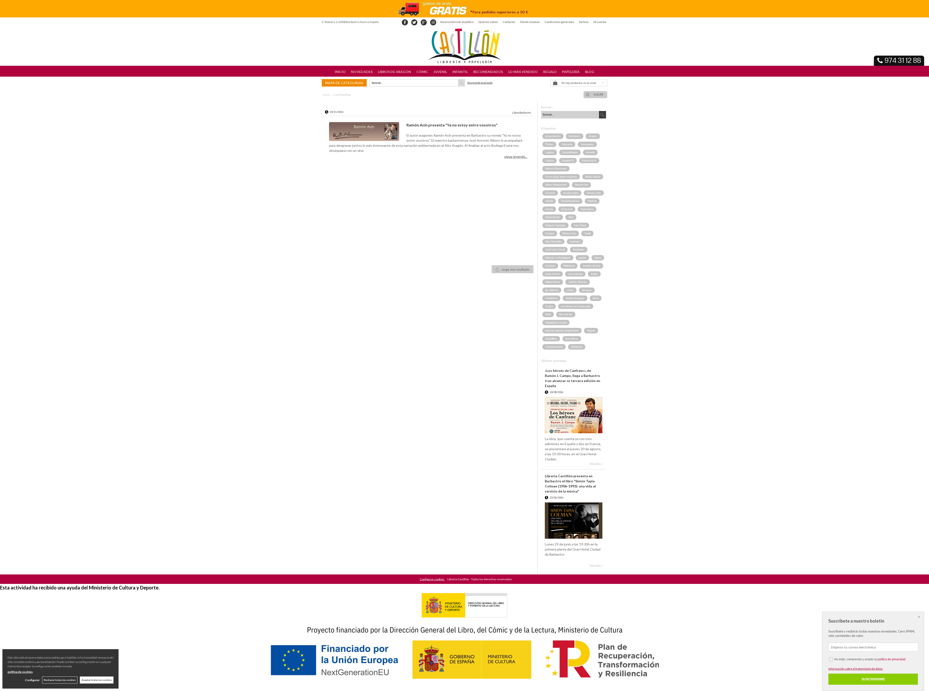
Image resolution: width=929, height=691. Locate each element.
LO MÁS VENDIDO (523, 72)
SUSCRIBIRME (873, 679)
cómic (570, 290)
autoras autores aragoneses (562, 330)
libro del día (565, 314)
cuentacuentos (554, 346)
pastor (582, 257)
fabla (548, 314)
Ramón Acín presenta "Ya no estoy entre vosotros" (452, 125)
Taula (587, 233)
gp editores (551, 290)
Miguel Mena (552, 281)
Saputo (591, 330)
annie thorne (552, 273)
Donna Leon (594, 192)
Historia (592, 200)
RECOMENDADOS (488, 72)
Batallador (578, 249)
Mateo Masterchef (556, 184)
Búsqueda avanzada (480, 82)
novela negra (570, 192)
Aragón (593, 136)
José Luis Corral (555, 249)
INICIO (340, 72)
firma (596, 298)
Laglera (549, 152)
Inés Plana (580, 225)
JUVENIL (440, 72)
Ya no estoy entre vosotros (561, 176)
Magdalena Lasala (556, 322)
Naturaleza (587, 209)
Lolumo (549, 160)
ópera (597, 257)
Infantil (549, 200)
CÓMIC (422, 72)
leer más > (596, 463)
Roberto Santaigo (555, 225)
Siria (570, 217)
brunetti (590, 152)
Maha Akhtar (552, 217)
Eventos (550, 192)
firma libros (571, 338)
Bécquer (587, 290)
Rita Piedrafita (553, 241)
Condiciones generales (559, 21)
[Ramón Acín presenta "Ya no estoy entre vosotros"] (364, 132)
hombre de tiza (591, 265)
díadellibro (551, 338)
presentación (553, 136)
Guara (549, 306)
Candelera (551, 298)
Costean (550, 265)
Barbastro (574, 136)
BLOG (589, 72)
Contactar (509, 21)
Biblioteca (569, 265)
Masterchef (581, 184)
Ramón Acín (589, 160)
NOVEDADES (362, 72)
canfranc (575, 241)
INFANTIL (460, 72)
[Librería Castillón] (464, 46)
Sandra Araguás (575, 298)
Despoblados (570, 152)
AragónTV (568, 160)
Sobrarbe (567, 144)
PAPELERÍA (571, 72)
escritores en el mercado (575, 306)
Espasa (549, 233)
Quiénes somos (488, 21)
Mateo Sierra (592, 176)
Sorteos (584, 21)
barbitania (576, 346)
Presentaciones (570, 200)
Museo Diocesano (556, 168)
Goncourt (566, 209)
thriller (594, 273)
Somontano (587, 144)
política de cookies (20, 672)
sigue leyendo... (515, 156)
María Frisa (569, 233)
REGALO (550, 72)
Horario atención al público (456, 21)
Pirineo (549, 144)
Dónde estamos (530, 21)
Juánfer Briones (577, 281)
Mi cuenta (599, 21)
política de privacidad (891, 659)
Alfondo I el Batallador (557, 257)
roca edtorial (575, 273)
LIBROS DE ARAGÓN (394, 72)
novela (549, 209)
